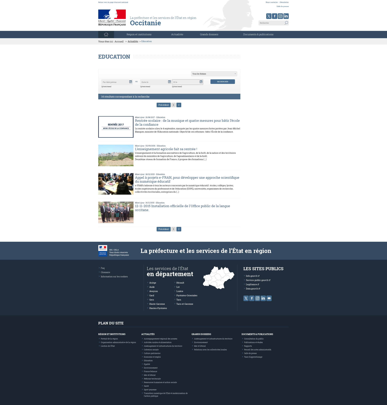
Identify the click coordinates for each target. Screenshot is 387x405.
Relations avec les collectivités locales (210, 349)
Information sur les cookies (114, 276)
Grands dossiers (209, 34)
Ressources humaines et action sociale (160, 382)
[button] (130, 81)
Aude (152, 286)
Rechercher (222, 81)
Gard (151, 295)
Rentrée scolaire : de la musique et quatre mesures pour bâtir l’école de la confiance (187, 122)
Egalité (147, 364)
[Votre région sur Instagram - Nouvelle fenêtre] (280, 16)
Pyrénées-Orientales (186, 295)
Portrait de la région (109, 338)
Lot (178, 286)
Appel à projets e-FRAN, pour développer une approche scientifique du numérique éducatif (187, 179)
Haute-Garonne (157, 303)
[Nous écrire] (269, 298)
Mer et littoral (150, 375)
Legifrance (251, 284)
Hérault (180, 282)
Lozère (179, 291)
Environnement (151, 368)
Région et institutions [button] (139, 34)
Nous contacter (272, 2)
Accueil (119, 41)
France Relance (150, 371)
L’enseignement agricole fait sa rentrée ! (166, 149)
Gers (151, 299)
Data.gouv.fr (252, 288)
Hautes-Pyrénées (158, 308)
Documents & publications (258, 34)
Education (160, 117)
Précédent (163, 104)
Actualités (177, 34)
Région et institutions (111, 334)
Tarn (178, 299)
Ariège (152, 282)
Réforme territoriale (152, 378)
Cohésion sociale (151, 349)
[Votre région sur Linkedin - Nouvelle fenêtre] (286, 16)
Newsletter (284, 2)
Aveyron (153, 291)
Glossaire (105, 272)
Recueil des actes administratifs (257, 349)
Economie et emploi (152, 357)
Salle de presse (283, 6)
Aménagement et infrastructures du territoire (163, 346)
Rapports (248, 346)
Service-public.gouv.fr (257, 280)
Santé (146, 386)
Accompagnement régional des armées (160, 338)
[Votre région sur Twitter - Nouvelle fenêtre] (269, 16)
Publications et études (253, 342)
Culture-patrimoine (152, 353)
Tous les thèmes (199, 74)
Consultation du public (254, 338)
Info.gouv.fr (252, 275)
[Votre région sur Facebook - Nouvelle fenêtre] (274, 16)
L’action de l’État (108, 346)
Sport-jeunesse (150, 389)
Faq (103, 268)
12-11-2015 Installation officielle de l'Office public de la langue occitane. (182, 208)
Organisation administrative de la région (118, 342)
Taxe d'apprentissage (253, 357)
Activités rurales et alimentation (158, 342)
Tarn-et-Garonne (184, 303)
